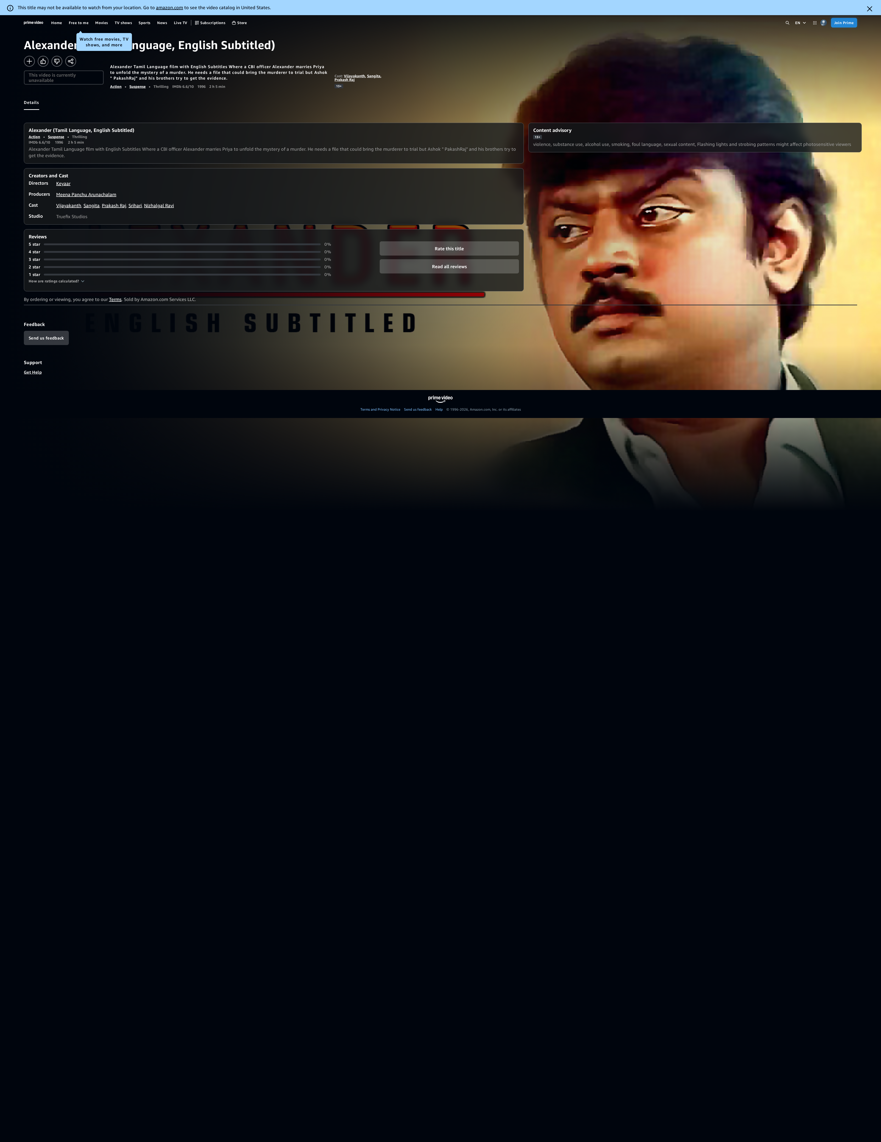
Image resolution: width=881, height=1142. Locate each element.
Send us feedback (418, 409)
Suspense (137, 86)
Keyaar (63, 183)
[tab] (31, 102)
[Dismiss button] (869, 9)
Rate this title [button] (449, 248)
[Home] (33, 23)
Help (439, 409)
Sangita (373, 76)
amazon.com (169, 7)
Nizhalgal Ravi (159, 205)
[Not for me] (56, 61)
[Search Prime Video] (787, 23)
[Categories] (814, 23)
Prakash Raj (345, 79)
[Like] (43, 61)
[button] (56, 281)
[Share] (70, 61)
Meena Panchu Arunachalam (86, 194)
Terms (115, 299)
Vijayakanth (354, 76)
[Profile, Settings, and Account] (823, 23)
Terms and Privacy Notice (380, 409)
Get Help (33, 372)
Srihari (135, 205)
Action (116, 86)
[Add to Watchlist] (29, 61)
